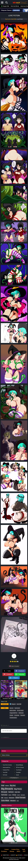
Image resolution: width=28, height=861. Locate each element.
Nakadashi (11, 797)
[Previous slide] (2, 690)
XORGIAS (26, 855)
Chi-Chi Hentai (20, 710)
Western (13, 800)
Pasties (11, 715)
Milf (2, 797)
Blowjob (4, 792)
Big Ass (11, 708)
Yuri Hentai (18, 770)
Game (10, 795)
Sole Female (20, 798)
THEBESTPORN (5, 855)
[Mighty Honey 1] (7, 697)
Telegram (14, 704)
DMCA (18, 851)
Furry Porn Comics (7, 765)
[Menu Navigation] (2, 2)
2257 (24, 851)
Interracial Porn (6, 767)
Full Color (5, 775)
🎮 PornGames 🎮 (14, 777)
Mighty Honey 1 (7, 698)
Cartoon (11, 792)
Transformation (13, 717)
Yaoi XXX (5, 772)
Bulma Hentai (13, 710)
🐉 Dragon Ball (5, 6)
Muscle (6, 797)
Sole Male (5, 800)
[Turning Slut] (21, 697)
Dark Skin (17, 792)
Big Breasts (17, 708)
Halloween (21, 712)
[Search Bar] (6, 2)
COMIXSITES (13, 855)
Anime (7, 785)
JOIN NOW (16, 10)
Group (14, 795)
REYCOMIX (20, 855)
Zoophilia (18, 772)
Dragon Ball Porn (13, 712)
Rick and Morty (15, 6)
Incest (17, 775)
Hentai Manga (19, 765)
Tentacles (22, 715)
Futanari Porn (6, 770)
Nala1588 (13, 19)
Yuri (18, 800)
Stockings (16, 715)
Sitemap (12, 851)
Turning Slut (21, 698)
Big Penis (18, 789)
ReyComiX (7, 19)
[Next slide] (26, 690)
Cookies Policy (15, 849)
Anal (2, 785)
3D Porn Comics (20, 767)
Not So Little (14, 843)
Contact (7, 849)
